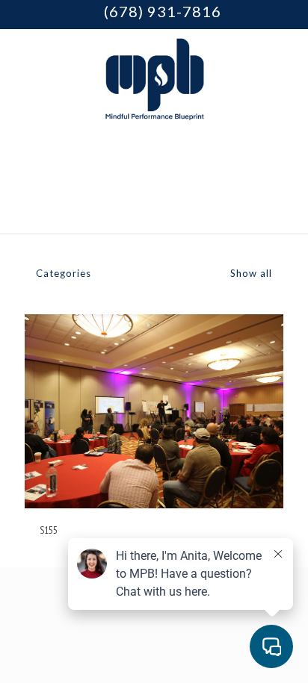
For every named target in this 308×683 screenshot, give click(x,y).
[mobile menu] (288, 59)
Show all (249, 273)
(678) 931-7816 (162, 11)
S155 (49, 530)
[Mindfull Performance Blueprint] (154, 78)
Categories (63, 273)
